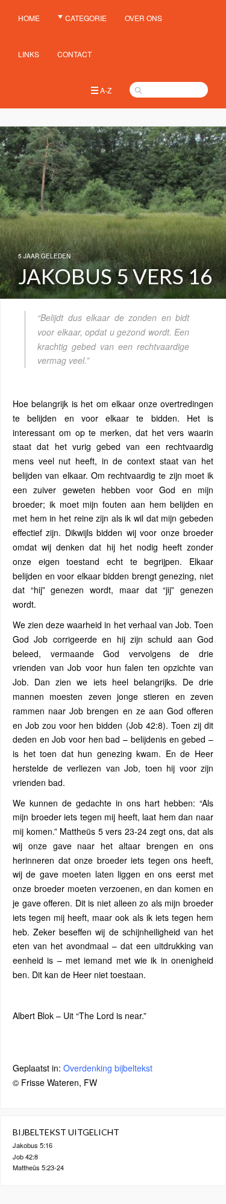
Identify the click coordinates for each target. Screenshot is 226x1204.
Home (29, 18)
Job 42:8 (25, 1156)
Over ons (143, 18)
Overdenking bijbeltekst (107, 1068)
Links (28, 54)
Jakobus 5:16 (32, 1145)
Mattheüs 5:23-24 (38, 1167)
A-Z (105, 90)
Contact (74, 54)
